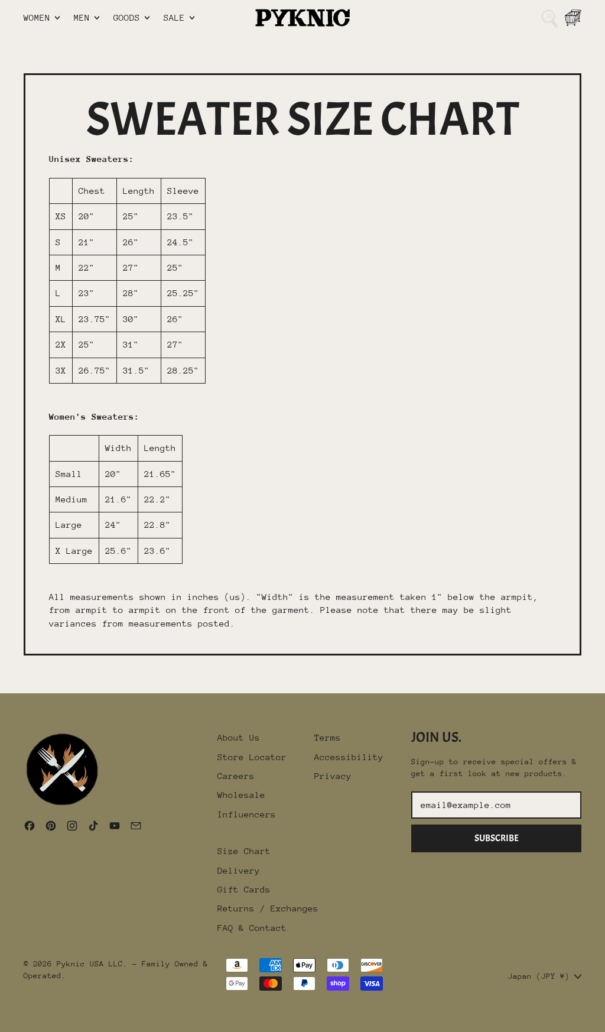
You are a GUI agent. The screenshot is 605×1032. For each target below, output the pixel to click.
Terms (327, 737)
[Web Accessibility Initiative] (4, 1018)
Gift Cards (244, 889)
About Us (238, 737)
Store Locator (252, 757)
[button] (549, 17)
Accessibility (348, 757)
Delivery (238, 870)
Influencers (246, 814)
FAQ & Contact (252, 928)
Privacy (333, 776)
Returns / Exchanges (267, 908)
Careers (236, 776)
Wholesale (241, 795)
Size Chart (244, 851)
